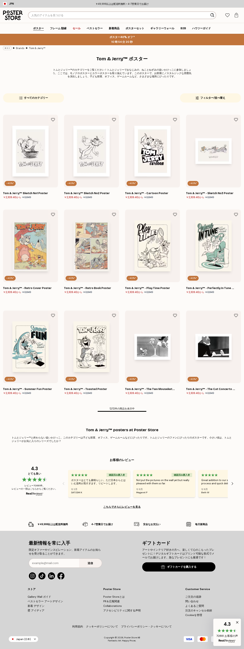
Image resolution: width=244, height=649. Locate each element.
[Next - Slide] (232, 483)
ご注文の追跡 (193, 596)
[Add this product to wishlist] (53, 120)
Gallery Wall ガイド (39, 596)
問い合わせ (192, 601)
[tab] (227, 15)
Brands (20, 48)
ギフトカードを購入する (182, 566)
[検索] (212, 15)
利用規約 (77, 626)
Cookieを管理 (193, 615)
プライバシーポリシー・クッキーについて (146, 626)
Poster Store (130, 637)
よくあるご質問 (194, 606)
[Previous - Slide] (63, 483)
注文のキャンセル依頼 (198, 610)
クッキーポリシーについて (102, 626)
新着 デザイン (36, 606)
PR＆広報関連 (111, 601)
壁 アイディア (36, 610)
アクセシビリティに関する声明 (122, 610)
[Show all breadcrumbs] (7, 48)
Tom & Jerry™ (37, 48)
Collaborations (112, 606)
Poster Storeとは (114, 596)
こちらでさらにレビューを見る (122, 507)
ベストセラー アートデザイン (45, 601)
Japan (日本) (23, 639)
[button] (227, 632)
